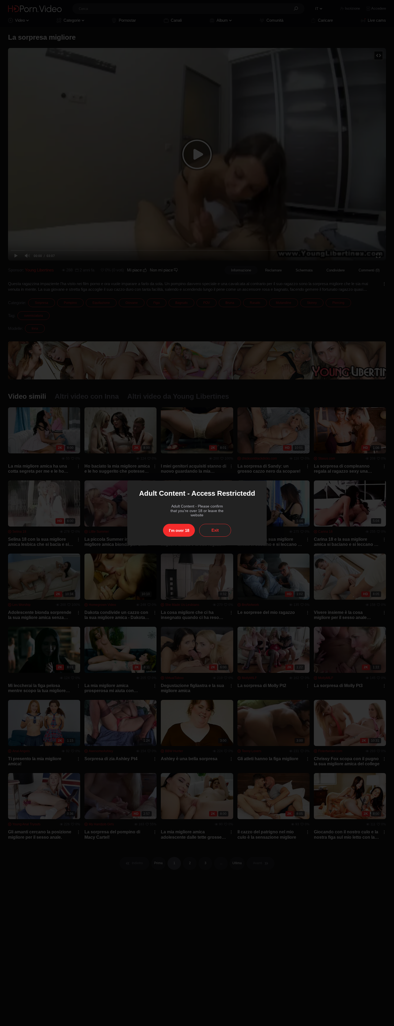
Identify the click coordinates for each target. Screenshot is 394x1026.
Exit (215, 530)
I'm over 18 (179, 530)
